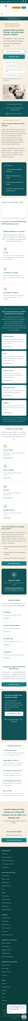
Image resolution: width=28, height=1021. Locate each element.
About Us (5, 1015)
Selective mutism (5, 879)
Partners (3, 993)
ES (15, 1)
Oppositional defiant (6, 885)
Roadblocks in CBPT (6, 950)
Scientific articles (5, 965)
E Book (23, 7)
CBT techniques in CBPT (7, 864)
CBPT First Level (6, 924)
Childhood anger (5, 906)
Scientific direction (6, 987)
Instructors (4, 990)
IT (10, 1)
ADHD (3, 892)
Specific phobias (5, 882)
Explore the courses (14, 56)
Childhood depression (6, 902)
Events (3, 997)
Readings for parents (6, 971)
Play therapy (4, 853)
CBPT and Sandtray (6, 943)
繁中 (23, 1)
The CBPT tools (5, 867)
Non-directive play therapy (8, 860)
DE (18, 1)
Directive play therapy (7, 857)
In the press (4, 975)
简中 (25, 1)
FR (20, 1)
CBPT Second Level (6, 928)
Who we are (4, 983)
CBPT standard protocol (7, 934)
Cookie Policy (17, 1015)
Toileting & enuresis (6, 909)
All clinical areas (5, 875)
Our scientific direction (14, 563)
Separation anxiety (6, 899)
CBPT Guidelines (6, 946)
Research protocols (6, 953)
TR (13, 1)
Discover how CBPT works (13, 51)
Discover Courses (16, 7)
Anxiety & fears (5, 896)
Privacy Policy (10, 1015)
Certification (4, 931)
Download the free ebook (14, 713)
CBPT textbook (5, 968)
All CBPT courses (6, 917)
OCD (3, 889)
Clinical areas (3, 1)
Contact (3, 1003)
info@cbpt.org (12, 1013)
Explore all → (22, 605)
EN (8, 1)
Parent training (5, 921)
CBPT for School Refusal (7, 956)
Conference (4, 1000)
